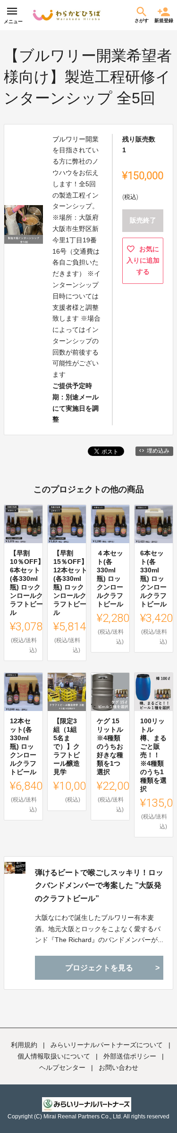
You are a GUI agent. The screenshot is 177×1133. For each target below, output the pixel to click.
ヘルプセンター (62, 1067)
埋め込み (158, 450)
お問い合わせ (118, 1067)
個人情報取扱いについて (53, 1056)
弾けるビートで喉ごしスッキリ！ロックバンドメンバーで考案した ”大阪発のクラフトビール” (99, 885)
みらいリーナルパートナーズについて (107, 1045)
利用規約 (24, 1045)
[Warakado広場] (66, 15)
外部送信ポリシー (129, 1056)
